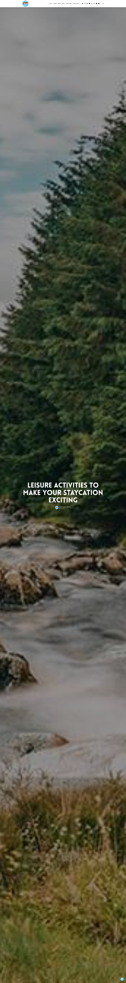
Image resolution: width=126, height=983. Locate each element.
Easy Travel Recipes (65, 507)
